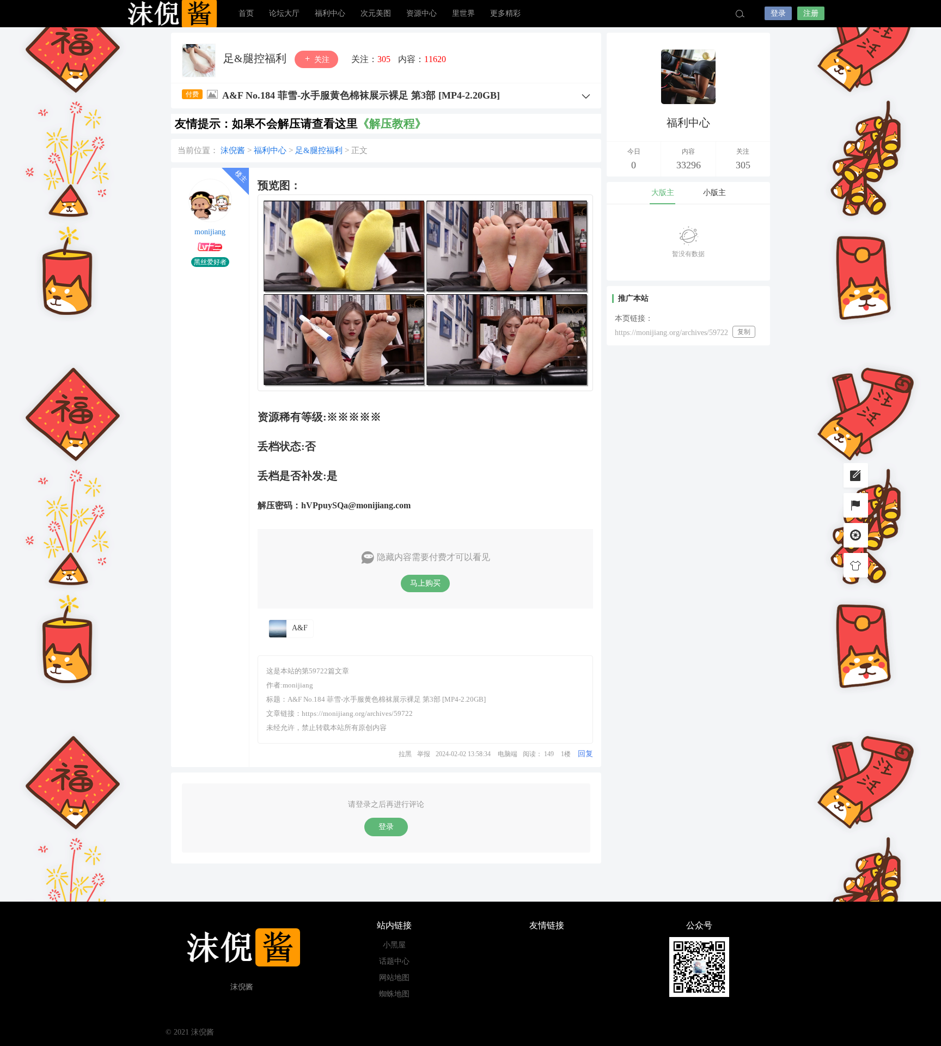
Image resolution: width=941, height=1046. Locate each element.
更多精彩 (505, 13)
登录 (778, 13)
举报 (423, 754)
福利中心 (330, 13)
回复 (585, 754)
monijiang (209, 232)
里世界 (463, 13)
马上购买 (425, 583)
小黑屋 (394, 945)
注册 (810, 13)
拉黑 (405, 754)
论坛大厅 (284, 13)
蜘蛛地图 (394, 994)
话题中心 (394, 961)
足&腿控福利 (256, 58)
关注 (320, 60)
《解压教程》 (392, 123)
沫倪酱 (171, 13)
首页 (246, 13)
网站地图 (394, 978)
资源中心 (421, 13)
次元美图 (375, 13)
